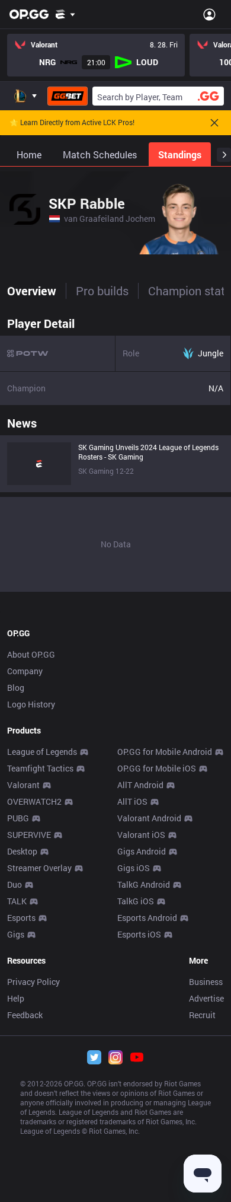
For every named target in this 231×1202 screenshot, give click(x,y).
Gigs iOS (133, 867)
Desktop (22, 851)
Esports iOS (139, 934)
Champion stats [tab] (189, 290)
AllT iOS (132, 801)
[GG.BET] (67, 96)
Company (25, 671)
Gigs (15, 934)
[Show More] (65, 14)
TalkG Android (143, 884)
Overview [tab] (31, 290)
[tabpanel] (115, 451)
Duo (14, 884)
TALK (17, 901)
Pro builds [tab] (102, 290)
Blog (15, 687)
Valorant (23, 784)
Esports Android (147, 917)
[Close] (214, 123)
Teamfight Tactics (40, 768)
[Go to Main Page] (29, 14)
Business (206, 981)
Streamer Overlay (39, 867)
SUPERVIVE (29, 834)
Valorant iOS (141, 834)
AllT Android (140, 784)
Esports (21, 917)
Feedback (25, 1015)
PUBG (18, 818)
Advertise (206, 998)
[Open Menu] (209, 14)
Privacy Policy (33, 981)
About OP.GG (31, 654)
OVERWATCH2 (34, 801)
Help (15, 998)
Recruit (202, 1015)
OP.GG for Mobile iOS (156, 768)
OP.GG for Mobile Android (164, 751)
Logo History (31, 704)
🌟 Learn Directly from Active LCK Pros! (71, 123)
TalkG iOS (135, 901)
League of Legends (42, 751)
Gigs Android (141, 851)
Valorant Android (149, 818)
